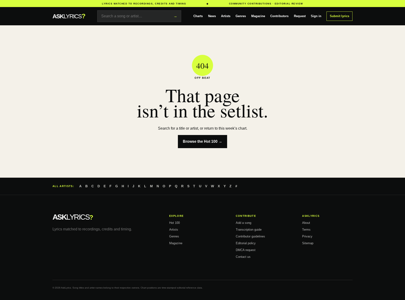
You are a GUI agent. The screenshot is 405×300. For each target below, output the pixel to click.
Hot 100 (174, 223)
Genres (241, 16)
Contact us (243, 257)
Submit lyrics (339, 16)
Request (300, 16)
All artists (62, 186)
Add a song (243, 223)
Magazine (258, 16)
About (306, 223)
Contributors (279, 16)
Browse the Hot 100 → (202, 141)
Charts (198, 16)
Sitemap (307, 243)
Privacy (307, 236)
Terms (306, 229)
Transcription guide (249, 229)
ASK (68, 16)
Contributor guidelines (250, 236)
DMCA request (245, 250)
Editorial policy (246, 243)
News (212, 16)
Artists (225, 16)
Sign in (316, 16)
